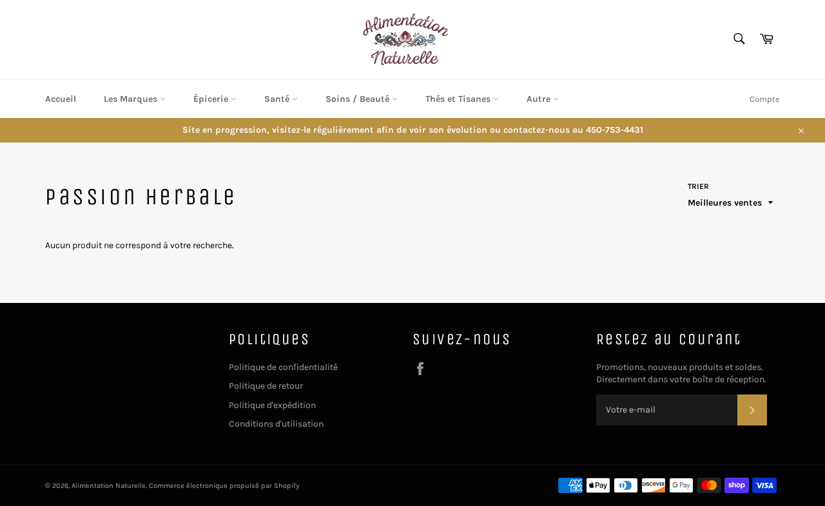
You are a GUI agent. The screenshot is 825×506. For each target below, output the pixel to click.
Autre (540, 98)
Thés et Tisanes (459, 98)
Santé (278, 98)
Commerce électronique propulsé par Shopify (224, 486)
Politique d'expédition (272, 405)
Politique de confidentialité (283, 367)
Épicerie (212, 98)
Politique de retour (266, 385)
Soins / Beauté (358, 98)
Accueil (60, 98)
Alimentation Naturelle (109, 486)
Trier (698, 186)
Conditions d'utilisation (276, 423)
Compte (765, 99)
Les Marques (132, 98)
